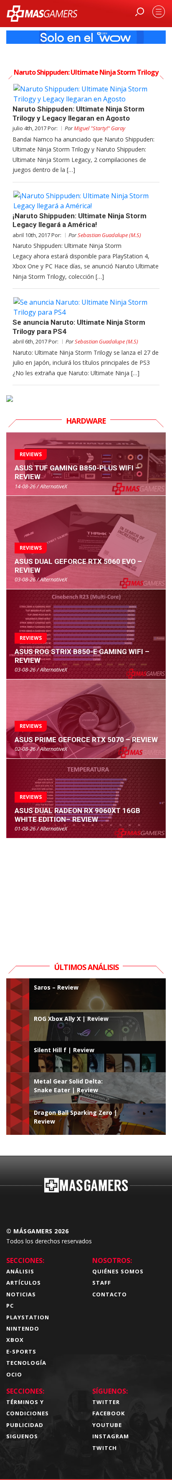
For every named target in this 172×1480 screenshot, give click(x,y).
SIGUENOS (22, 1436)
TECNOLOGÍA (26, 1362)
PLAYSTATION (27, 1317)
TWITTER (106, 1402)
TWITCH (104, 1448)
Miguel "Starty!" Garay (99, 128)
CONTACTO (109, 1294)
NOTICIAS (21, 1294)
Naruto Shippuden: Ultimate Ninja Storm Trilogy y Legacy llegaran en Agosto (78, 113)
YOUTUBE (107, 1425)
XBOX (15, 1340)
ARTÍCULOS (23, 1282)
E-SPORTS (21, 1351)
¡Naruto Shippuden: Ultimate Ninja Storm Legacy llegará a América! (80, 220)
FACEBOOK (108, 1413)
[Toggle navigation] (158, 11)
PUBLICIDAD (24, 1425)
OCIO (14, 1374)
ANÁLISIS (20, 1271)
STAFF (101, 1282)
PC (10, 1305)
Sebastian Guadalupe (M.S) (109, 235)
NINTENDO (22, 1328)
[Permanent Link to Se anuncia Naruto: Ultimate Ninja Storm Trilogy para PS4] (86, 307)
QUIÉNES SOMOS (118, 1271)
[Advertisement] (86, 890)
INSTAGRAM (110, 1436)
